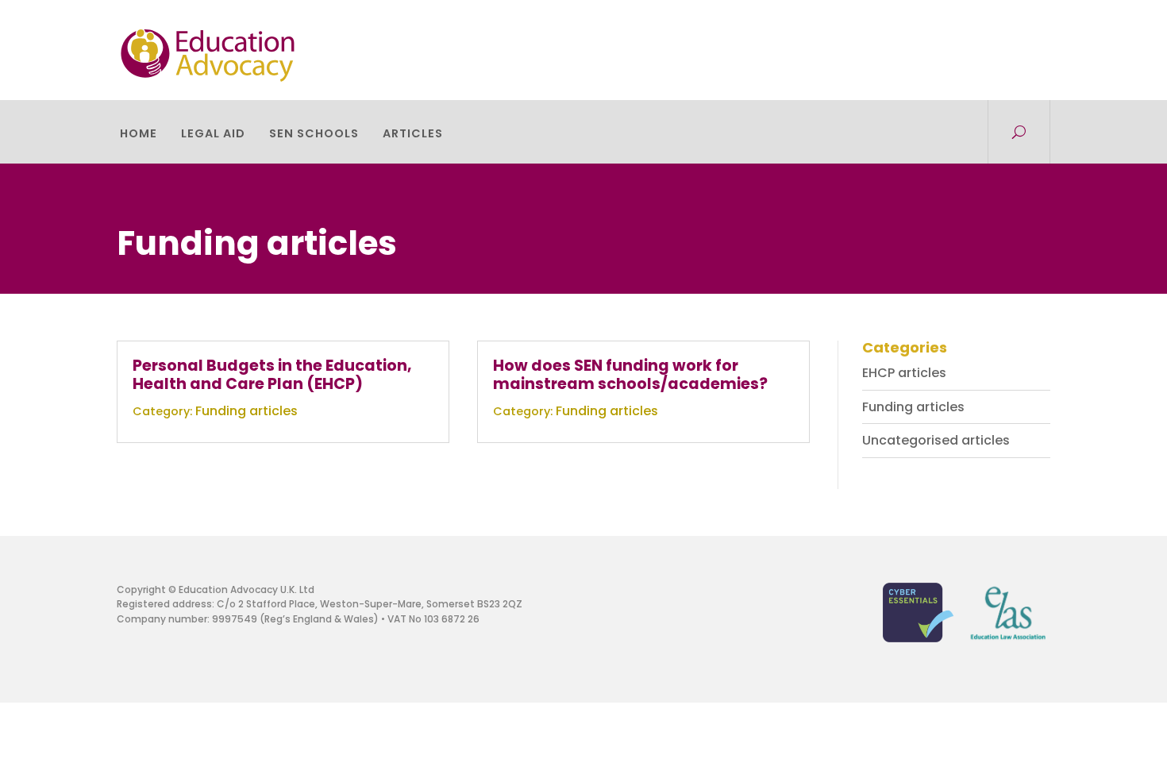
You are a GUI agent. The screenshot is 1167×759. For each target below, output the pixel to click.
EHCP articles (904, 373)
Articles (413, 133)
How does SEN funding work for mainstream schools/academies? (630, 375)
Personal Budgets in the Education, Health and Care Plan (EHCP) (272, 375)
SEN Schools (314, 133)
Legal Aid (213, 133)
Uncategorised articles (936, 440)
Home (138, 133)
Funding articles (246, 411)
